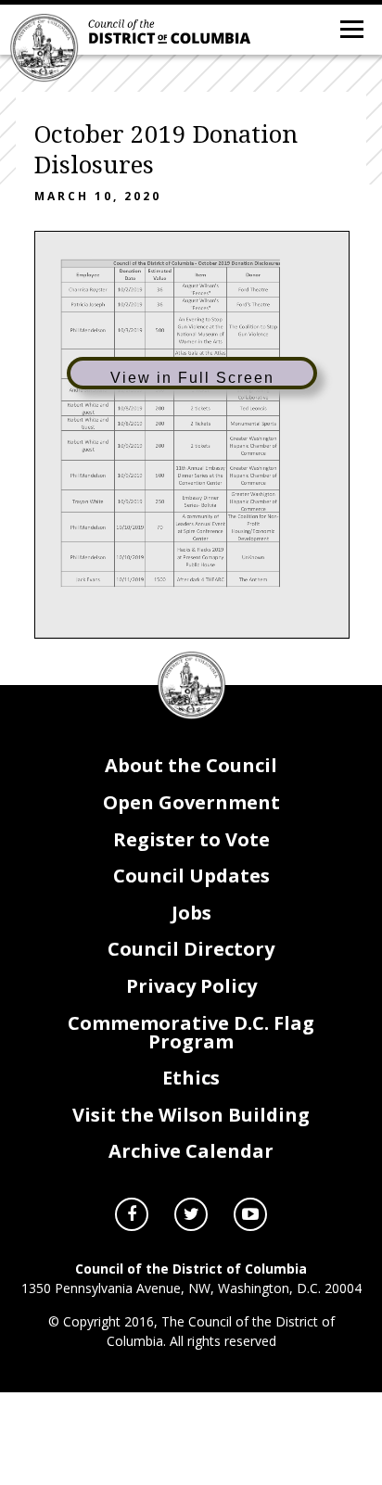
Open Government (191, 802)
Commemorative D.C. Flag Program (191, 1032)
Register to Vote (191, 839)
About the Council (191, 765)
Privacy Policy (191, 985)
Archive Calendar (191, 1150)
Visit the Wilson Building (191, 1114)
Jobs (191, 912)
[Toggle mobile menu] (350, 28)
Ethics (191, 1077)
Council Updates (191, 875)
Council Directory (191, 948)
